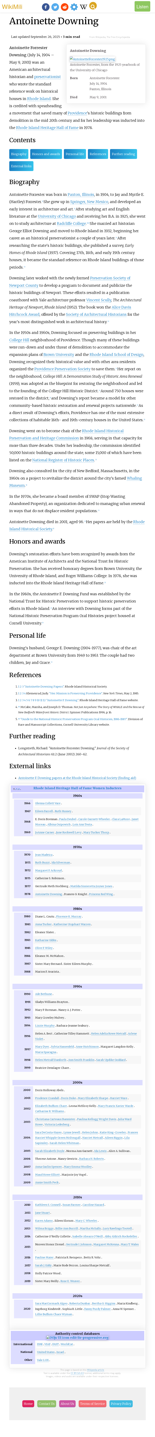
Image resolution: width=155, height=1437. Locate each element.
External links (21, 166)
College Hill (19, 340)
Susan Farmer (72, 1204)
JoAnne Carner (44, 832)
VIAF (47, 1344)
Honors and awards (46, 154)
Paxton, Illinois (81, 194)
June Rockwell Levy (68, 832)
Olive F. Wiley (44, 948)
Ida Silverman (61, 862)
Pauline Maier (44, 1257)
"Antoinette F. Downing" (62, 700)
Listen (142, 6)
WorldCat (67, 1344)
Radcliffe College (71, 223)
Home (28, 1404)
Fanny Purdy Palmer (97, 1309)
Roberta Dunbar (79, 1303)
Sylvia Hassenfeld (62, 1046)
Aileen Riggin (113, 1137)
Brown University (58, 354)
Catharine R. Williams (49, 1111)
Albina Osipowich (59, 824)
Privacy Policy (121, 1404)
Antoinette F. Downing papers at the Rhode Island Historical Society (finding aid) (77, 778)
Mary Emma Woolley (78, 1166)
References (98, 154)
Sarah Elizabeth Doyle (49, 1151)
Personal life (75, 154)
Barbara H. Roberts (91, 1158)
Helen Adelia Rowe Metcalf (108, 1033)
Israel (60, 1352)
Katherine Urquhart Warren (72, 924)
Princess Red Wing (101, 894)
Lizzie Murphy (45, 1025)
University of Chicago (57, 216)
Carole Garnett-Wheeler (94, 819)
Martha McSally (90, 1228)
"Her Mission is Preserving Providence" (75, 693)
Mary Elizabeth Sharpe (93, 1098)
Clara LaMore (121, 819)
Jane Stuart (42, 1212)
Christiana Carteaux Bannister (55, 1119)
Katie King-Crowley (113, 1132)
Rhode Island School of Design (116, 354)
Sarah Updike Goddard (111, 1060)
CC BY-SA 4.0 (77, 1373)
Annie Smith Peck (47, 1182)
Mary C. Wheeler (86, 1220)
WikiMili (12, 6)
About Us (67, 1404)
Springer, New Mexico (89, 201)
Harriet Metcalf (92, 1137)
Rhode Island (39, 98)
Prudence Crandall (47, 1098)
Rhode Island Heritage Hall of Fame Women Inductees (77, 788)
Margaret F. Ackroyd (48, 870)
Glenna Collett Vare (47, 803)
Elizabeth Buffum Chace (51, 1106)
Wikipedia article (95, 1369)
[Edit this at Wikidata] (77, 1337)
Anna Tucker (43, 924)
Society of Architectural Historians (96, 314)
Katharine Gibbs (45, 940)
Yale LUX (43, 1360)
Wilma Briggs (44, 1228)
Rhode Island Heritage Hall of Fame (47, 127)
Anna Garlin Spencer (48, 1166)
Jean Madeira (43, 854)
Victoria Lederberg (57, 1124)
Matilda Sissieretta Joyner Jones (91, 886)
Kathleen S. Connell (48, 1204)
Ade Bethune (43, 994)
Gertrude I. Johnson (78, 1244)
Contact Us (47, 1404)
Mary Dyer (42, 1046)
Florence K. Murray (68, 916)
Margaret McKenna (106, 1244)
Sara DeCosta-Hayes (48, 1132)
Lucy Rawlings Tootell (117, 1228)
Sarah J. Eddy (43, 1265)
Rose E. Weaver (70, 1281)
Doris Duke (68, 1098)
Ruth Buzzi (42, 862)
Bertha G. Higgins (103, 1303)
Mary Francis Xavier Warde (115, 1106)
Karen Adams (44, 1220)
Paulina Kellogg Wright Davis (96, 1119)
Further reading (123, 154)
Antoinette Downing (48, 894)
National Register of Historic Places (63, 460)
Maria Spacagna (45, 1052)
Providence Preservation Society (62, 369)
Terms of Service (92, 1404)
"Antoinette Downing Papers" (44, 686)
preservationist (47, 76)
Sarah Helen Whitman (64, 1143)
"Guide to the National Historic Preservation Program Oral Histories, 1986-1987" (73, 719)
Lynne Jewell (72, 1132)
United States (46, 1352)
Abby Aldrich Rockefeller (121, 1236)
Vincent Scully (98, 300)
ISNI (40, 1344)
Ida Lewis (100, 1151)
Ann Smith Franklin (81, 1060)
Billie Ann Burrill (66, 1228)
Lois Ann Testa (82, 824)
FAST (55, 1344)
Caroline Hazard (93, 1204)
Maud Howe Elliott (47, 1174)
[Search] (93, 5)
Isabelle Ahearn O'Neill (87, 1236)
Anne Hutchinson (87, 1046)
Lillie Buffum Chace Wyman (53, 1314)
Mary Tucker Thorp (96, 832)
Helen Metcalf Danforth (50, 1060)
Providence (77, 113)
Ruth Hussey (63, 811)
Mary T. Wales (130, 1244)
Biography (18, 154)
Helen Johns (90, 1132)
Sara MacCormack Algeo (51, 1303)
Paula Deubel (67, 819)
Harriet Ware (118, 1098)
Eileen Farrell (44, 811)
